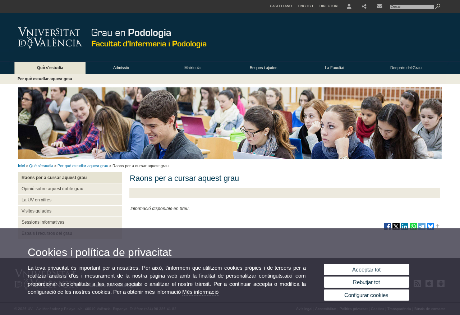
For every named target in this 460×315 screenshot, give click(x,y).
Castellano (281, 6)
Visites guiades (36, 211)
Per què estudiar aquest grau (45, 79)
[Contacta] (379, 6)
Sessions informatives (43, 222)
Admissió (121, 67)
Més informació (200, 292)
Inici (21, 166)
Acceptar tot (366, 269)
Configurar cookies (366, 295)
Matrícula (192, 67)
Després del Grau (406, 67)
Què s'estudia (50, 67)
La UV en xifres (36, 199)
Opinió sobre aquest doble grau (52, 188)
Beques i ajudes (263, 67)
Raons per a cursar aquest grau (54, 177)
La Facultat (334, 67)
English (305, 6)
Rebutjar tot (366, 282)
